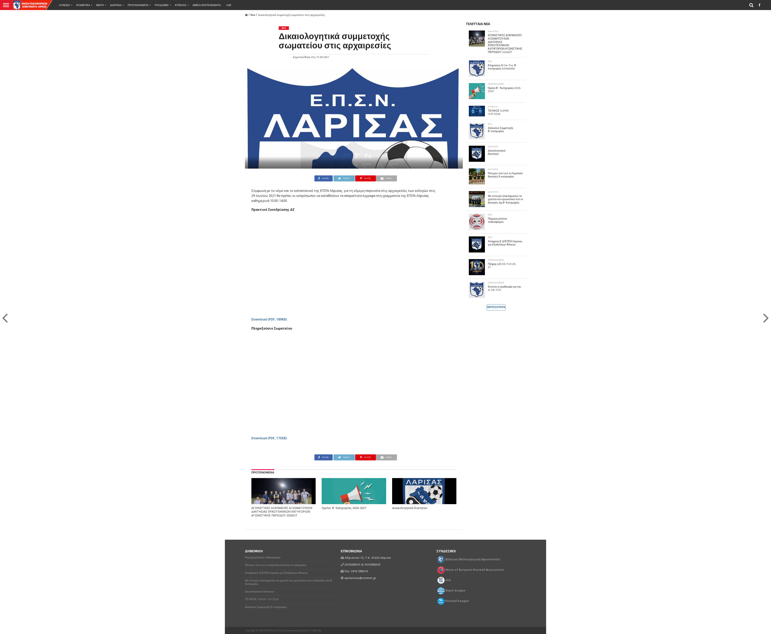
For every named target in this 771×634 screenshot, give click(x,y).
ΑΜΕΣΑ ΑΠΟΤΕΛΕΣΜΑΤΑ (207, 5)
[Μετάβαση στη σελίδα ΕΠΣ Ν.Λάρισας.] (246, 14)
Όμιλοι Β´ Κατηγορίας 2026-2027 (344, 508)
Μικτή (100, 5)
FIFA (448, 580)
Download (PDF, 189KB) (269, 319)
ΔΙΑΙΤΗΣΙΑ (115, 5)
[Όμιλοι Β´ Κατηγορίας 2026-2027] (354, 497)
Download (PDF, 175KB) (269, 438)
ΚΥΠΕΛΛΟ (180, 5)
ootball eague (457, 601)
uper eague (455, 590)
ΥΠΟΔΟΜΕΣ (162, 5)
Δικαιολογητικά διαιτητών (409, 508)
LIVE (228, 5)
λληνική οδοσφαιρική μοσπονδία (473, 559)
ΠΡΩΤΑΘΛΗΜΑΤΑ (138, 5)
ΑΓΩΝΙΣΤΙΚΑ (83, 5)
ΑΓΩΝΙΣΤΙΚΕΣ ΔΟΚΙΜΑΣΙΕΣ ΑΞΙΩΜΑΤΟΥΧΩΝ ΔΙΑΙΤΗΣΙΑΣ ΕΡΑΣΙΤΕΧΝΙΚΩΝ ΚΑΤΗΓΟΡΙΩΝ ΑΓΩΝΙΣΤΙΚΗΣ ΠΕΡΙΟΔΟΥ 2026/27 (281, 511)
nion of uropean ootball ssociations (475, 570)
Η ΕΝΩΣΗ (64, 5)
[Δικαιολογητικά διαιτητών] (424, 497)
